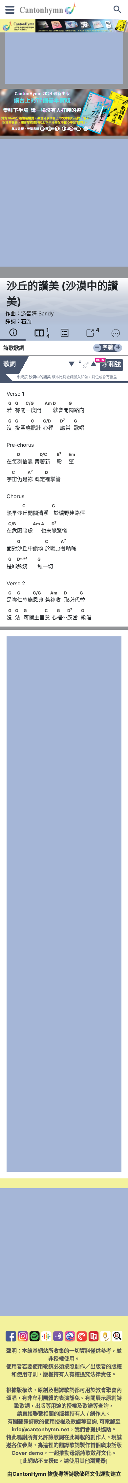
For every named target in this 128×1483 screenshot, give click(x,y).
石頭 (26, 321)
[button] (42, 128)
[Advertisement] (64, 58)
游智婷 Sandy (37, 313)
